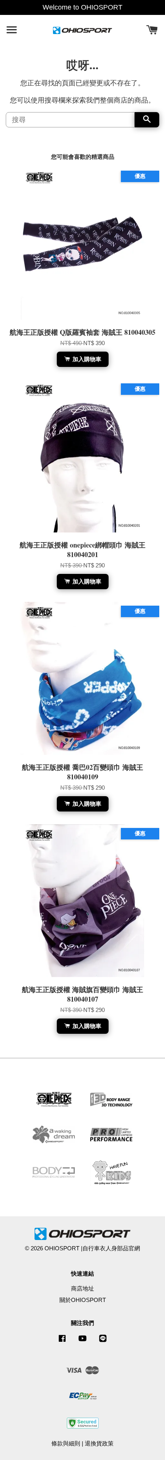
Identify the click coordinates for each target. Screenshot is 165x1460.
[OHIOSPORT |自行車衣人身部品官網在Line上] (102, 1341)
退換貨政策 (99, 1443)
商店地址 (82, 1288)
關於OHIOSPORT (82, 1300)
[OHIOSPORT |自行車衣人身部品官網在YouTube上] (82, 1341)
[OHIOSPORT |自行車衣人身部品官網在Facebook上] (62, 1341)
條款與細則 (65, 1443)
